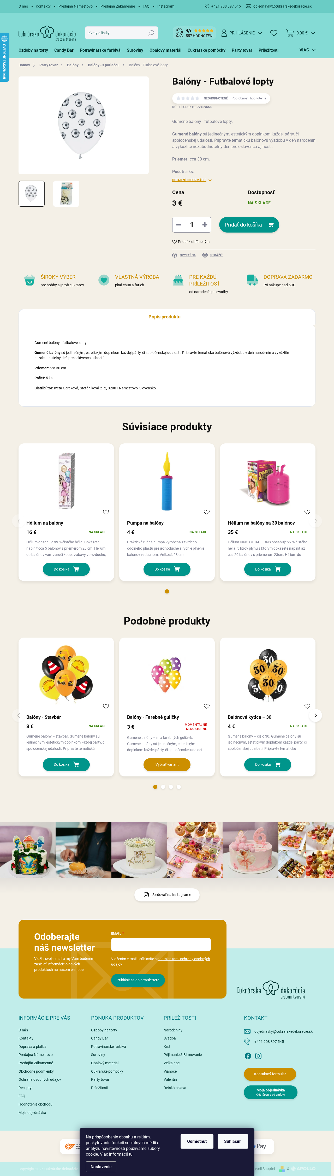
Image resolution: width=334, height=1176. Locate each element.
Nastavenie (101, 1166)
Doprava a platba (32, 1046)
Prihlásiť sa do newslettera (138, 980)
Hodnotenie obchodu (35, 1104)
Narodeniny (173, 1030)
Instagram (165, 6)
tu (131, 1154)
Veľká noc (172, 1063)
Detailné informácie (189, 180)
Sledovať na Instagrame (171, 895)
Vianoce (170, 1071)
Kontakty (43, 6)
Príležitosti (99, 1088)
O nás (23, 6)
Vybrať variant (167, 764)
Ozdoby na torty (104, 1030)
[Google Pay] (258, 1146)
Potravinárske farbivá (108, 1046)
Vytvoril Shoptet (262, 1169)
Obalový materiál (104, 1063)
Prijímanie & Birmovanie (183, 1055)
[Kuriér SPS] (75, 1146)
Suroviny (98, 1055)
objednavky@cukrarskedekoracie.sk (283, 1031)
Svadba (170, 1038)
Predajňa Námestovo (75, 6)
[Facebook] (248, 1055)
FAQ (146, 6)
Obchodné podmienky (36, 1071)
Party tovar (100, 1079)
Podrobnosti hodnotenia (249, 98)
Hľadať (151, 33)
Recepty (25, 1088)
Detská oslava (175, 1088)
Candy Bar (99, 1038)
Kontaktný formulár (270, 1074)
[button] (167, 591)
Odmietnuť (197, 1141)
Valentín (170, 1079)
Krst (167, 1046)
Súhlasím (233, 1141)
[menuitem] (35, 50)
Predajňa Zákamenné (117, 6)
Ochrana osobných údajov (40, 1079)
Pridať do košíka (243, 225)
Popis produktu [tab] (164, 316)
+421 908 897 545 (269, 1042)
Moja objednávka (32, 1112)
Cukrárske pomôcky (107, 1071)
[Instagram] (258, 1055)
